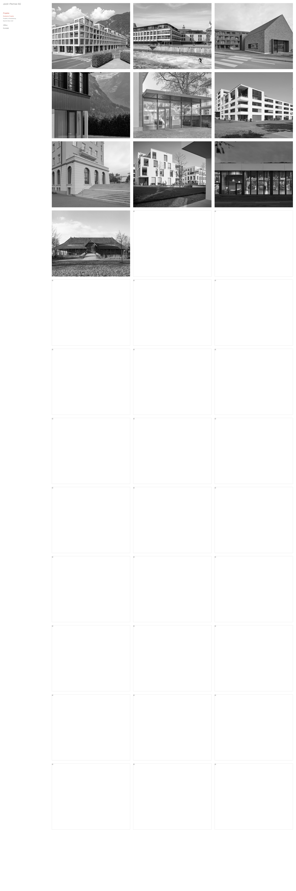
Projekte (6, 13)
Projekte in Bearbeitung (9, 18)
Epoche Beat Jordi (8, 21)
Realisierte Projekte (8, 16)
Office (5, 25)
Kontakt (6, 28)
